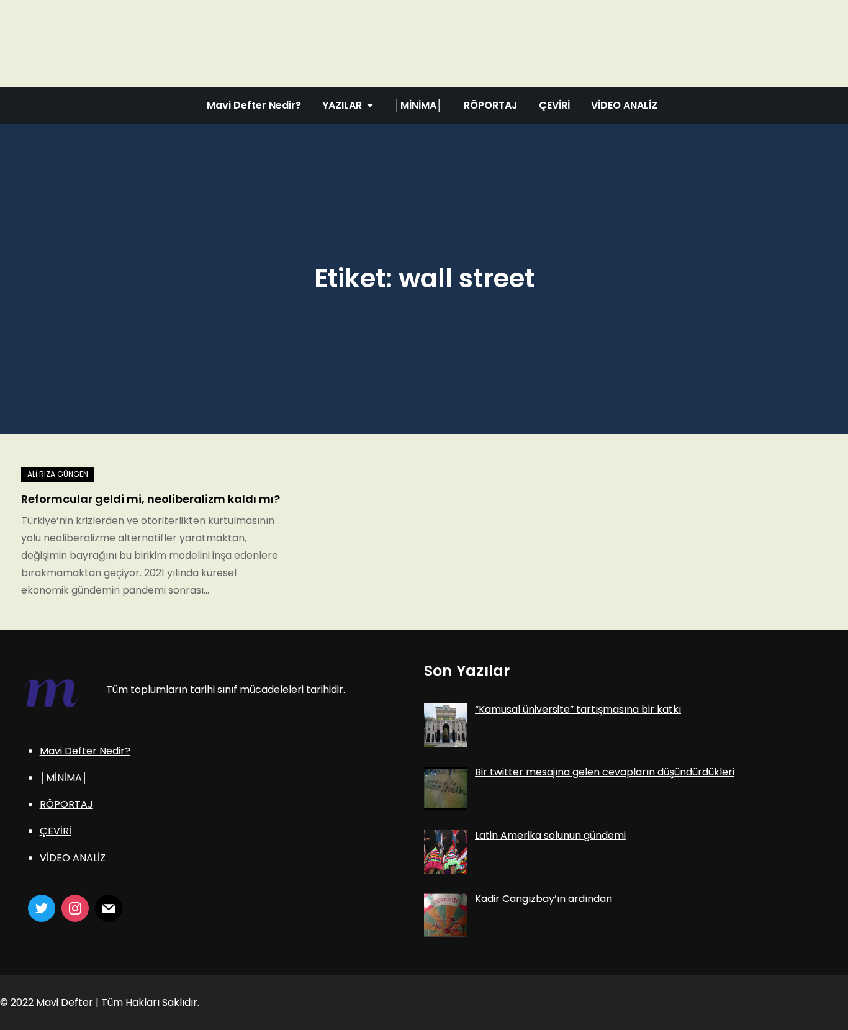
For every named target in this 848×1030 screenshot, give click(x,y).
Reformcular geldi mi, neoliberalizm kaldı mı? (150, 499)
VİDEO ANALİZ (624, 105)
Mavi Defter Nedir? (254, 105)
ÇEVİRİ (554, 105)
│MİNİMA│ (418, 105)
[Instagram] (75, 908)
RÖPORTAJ (491, 105)
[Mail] (108, 908)
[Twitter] (41, 908)
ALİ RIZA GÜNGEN (57, 474)
